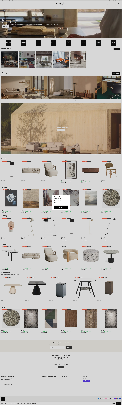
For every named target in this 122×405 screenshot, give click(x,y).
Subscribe (61, 207)
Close (68, 196)
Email (55, 202)
